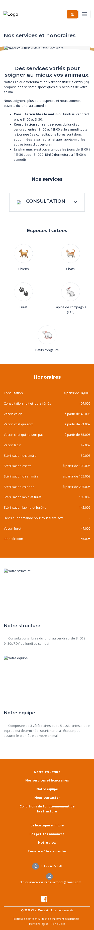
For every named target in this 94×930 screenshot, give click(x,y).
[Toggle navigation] (84, 14)
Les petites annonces (47, 834)
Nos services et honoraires (47, 780)
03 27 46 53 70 (51, 866)
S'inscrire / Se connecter (47, 851)
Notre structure (47, 772)
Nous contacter (47, 797)
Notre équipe (47, 789)
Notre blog (47, 842)
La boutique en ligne (47, 825)
